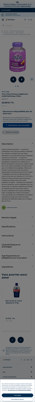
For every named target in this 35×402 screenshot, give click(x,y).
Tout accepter (17, 395)
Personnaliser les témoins (17, 399)
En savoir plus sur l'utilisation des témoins (19, 390)
